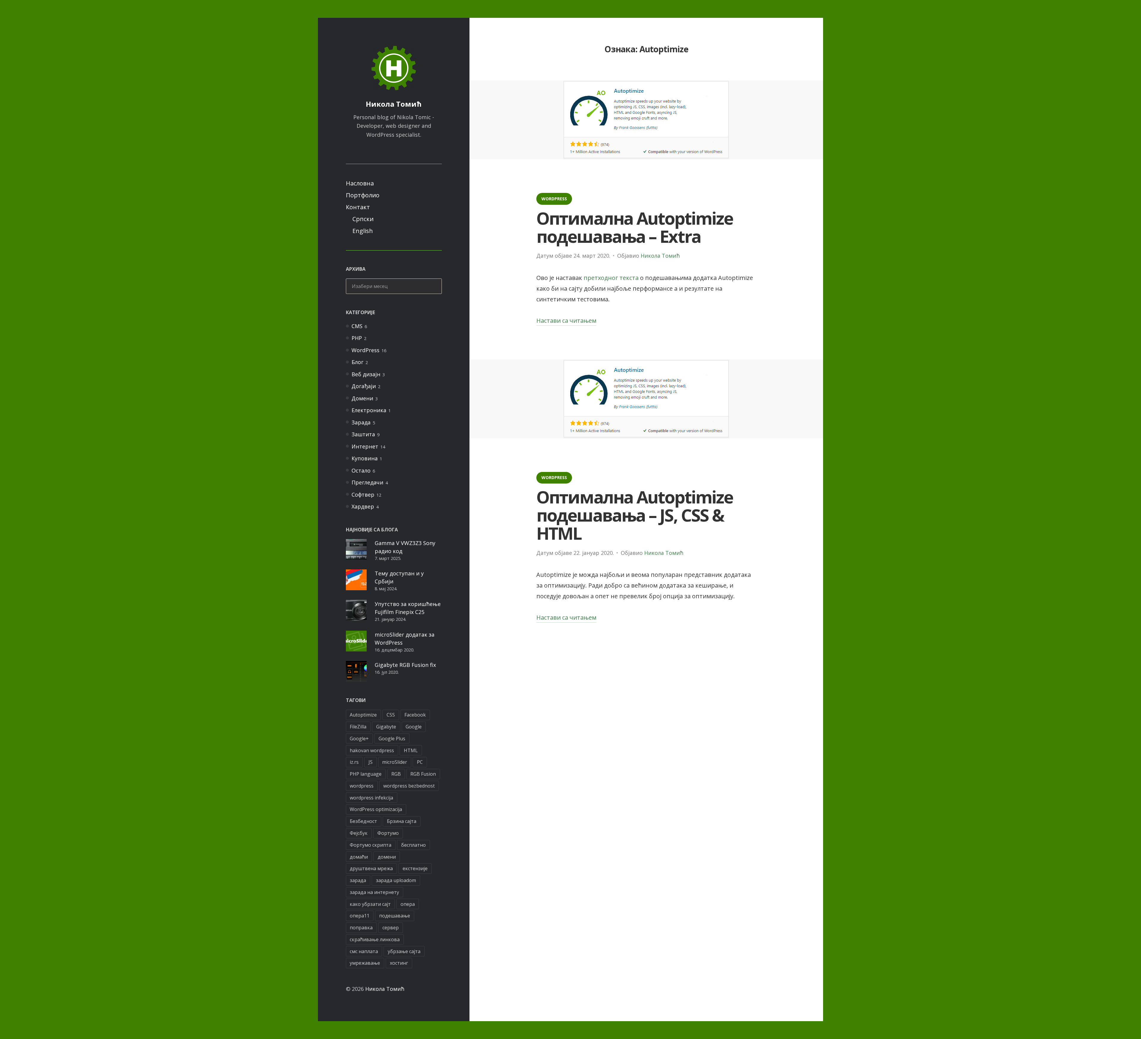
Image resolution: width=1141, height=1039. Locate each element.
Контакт (358, 207)
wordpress (361, 786)
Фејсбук (359, 833)
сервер (390, 927)
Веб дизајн (366, 374)
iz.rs (354, 762)
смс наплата (364, 951)
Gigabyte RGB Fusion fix (405, 664)
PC (420, 762)
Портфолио (362, 195)
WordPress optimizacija (376, 809)
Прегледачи (367, 482)
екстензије (415, 868)
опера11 (359, 915)
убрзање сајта (404, 951)
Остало (361, 470)
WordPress (365, 350)
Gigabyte (386, 726)
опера (408, 904)
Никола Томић (394, 104)
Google (414, 726)
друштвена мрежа (371, 868)
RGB (396, 774)
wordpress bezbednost (409, 786)
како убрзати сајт (370, 904)
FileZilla (358, 726)
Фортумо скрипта (370, 845)
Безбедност (363, 821)
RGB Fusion (423, 774)
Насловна (360, 183)
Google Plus (392, 738)
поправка (361, 927)
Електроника (369, 410)
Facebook (415, 714)
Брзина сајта (401, 821)
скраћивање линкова (375, 939)
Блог (357, 362)
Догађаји (364, 386)
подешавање (394, 915)
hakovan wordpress (372, 750)
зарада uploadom (396, 880)
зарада (358, 880)
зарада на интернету (374, 892)
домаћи (359, 857)
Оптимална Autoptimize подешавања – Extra (634, 227)
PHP (357, 337)
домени (387, 857)
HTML (411, 750)
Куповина (365, 458)
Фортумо (388, 833)
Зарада (361, 422)
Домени (362, 398)
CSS (391, 714)
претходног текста (611, 278)
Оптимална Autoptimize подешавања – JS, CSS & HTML (634, 515)
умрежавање (365, 963)
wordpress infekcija (371, 797)
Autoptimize (363, 714)
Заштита (363, 434)
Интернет (365, 446)
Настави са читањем (566, 321)
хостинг (399, 963)
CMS (357, 326)
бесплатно (413, 845)
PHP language (366, 774)
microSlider (394, 762)
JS (370, 762)
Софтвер (363, 494)
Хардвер (363, 506)
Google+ (359, 738)
